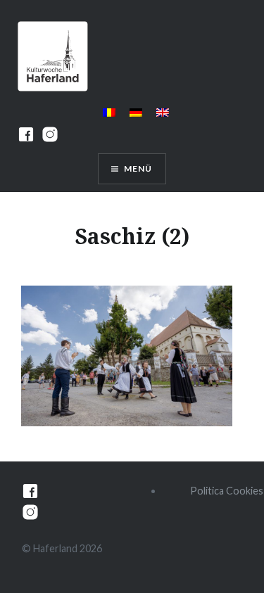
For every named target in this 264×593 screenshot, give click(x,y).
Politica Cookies (226, 491)
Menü (138, 168)
